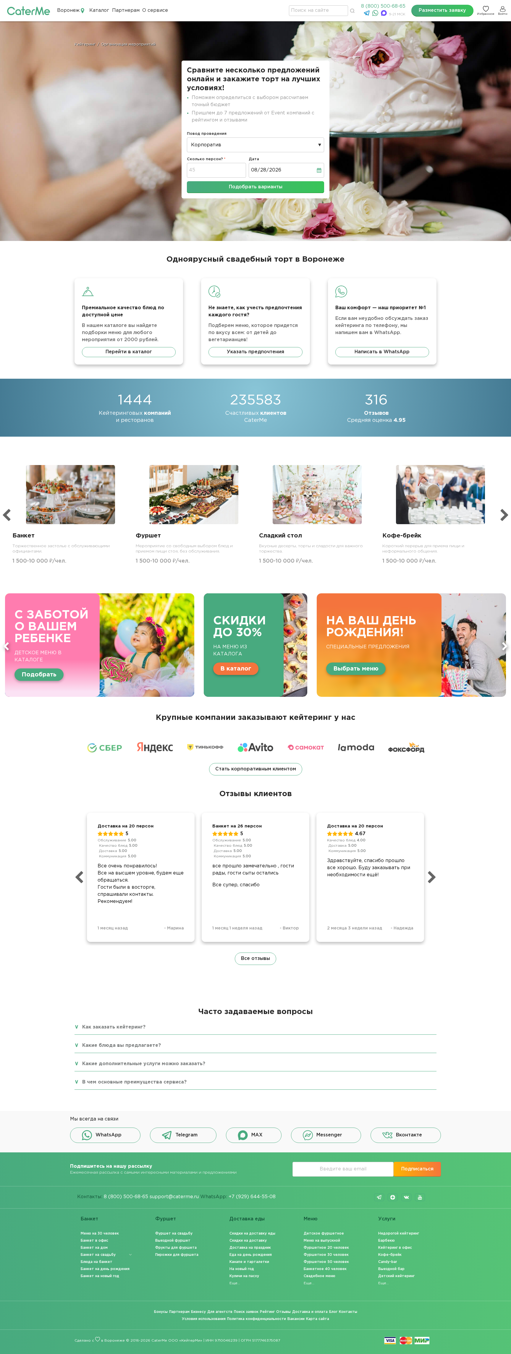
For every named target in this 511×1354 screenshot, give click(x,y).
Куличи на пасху (244, 1276)
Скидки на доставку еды (252, 1233)
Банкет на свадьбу (98, 1254)
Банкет (89, 1219)
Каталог (99, 10)
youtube (420, 1197)
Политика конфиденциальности (256, 1319)
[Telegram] (367, 14)
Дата (254, 159)
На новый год (241, 1269)
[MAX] (384, 14)
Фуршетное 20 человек (326, 1247)
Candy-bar (387, 1262)
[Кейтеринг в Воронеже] (28, 10)
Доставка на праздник (250, 1247)
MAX (257, 1135)
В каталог (235, 668)
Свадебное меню (319, 1276)
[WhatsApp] (376, 14)
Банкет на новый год (100, 1276)
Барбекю (386, 1240)
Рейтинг (267, 1311)
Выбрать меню (356, 668)
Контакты (348, 1311)
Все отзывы (255, 958)
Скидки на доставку (248, 1240)
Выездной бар (391, 1269)
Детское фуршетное (324, 1233)
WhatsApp (109, 1135)
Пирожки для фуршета (176, 1254)
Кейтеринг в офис (395, 1247)
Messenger (329, 1135)
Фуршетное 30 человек (326, 1254)
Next (505, 646)
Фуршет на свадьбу (174, 1233)
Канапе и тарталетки (249, 1262)
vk (406, 1197)
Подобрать (39, 674)
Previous (6, 646)
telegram (379, 1197)
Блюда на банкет (96, 1262)
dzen (393, 1197)
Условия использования (204, 1319)
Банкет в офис (94, 1240)
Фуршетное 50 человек (326, 1262)
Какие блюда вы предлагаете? (121, 1045)
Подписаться (417, 1169)
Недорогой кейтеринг (398, 1233)
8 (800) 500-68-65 (383, 6)
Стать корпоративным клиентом (255, 769)
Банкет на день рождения (105, 1269)
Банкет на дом (94, 1247)
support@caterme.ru (174, 1197)
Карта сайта (317, 1319)
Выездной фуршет (172, 1240)
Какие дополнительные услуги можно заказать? (143, 1064)
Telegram (186, 1135)
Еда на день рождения (250, 1254)
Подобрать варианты (255, 187)
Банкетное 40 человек (325, 1269)
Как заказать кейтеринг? (113, 1027)
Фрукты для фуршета (176, 1247)
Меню (311, 1219)
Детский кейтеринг (396, 1276)
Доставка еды (247, 1219)
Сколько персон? (205, 159)
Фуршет (165, 1219)
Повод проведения (207, 133)
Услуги (386, 1219)
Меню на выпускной (322, 1240)
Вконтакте (409, 1135)
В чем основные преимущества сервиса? (134, 1082)
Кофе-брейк (390, 1254)
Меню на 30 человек (100, 1233)
